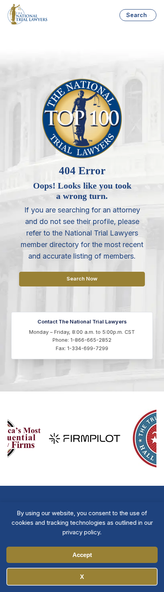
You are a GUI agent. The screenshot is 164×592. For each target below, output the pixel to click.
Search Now (82, 279)
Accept (82, 554)
